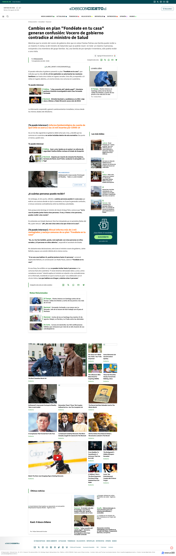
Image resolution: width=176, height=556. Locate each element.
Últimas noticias (39, 541)
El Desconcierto (32, 22)
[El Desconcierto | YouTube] (164, 1)
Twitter (39, 547)
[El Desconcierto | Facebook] (154, 2)
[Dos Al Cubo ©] (168, 554)
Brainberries (64, 172)
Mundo (132, 16)
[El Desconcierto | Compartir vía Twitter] (105, 60)
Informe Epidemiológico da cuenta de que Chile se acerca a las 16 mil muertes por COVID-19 (56, 126)
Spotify (55, 547)
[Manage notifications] (171, 547)
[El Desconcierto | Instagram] (161, 2)
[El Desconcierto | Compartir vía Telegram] (116, 60)
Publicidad (103, 547)
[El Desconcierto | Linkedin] (167, 2)
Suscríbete (103, 237)
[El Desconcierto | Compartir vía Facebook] (101, 60)
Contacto (110, 547)
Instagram (43, 547)
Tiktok (59, 547)
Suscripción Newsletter (88, 547)
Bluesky (67, 547)
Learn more (78, 185)
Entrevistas (111, 16)
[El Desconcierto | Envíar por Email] (112, 60)
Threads (63, 547)
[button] (167, 9)
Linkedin (51, 547)
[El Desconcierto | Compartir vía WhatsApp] (109, 60)
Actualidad (61, 16)
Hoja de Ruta (86, 16)
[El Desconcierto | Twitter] (158, 1)
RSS (98, 547)
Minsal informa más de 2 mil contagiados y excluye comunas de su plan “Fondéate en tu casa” (57, 232)
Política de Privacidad (75, 547)
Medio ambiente (47, 16)
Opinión (123, 16)
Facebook (35, 547)
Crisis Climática (16, 2)
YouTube (47, 547)
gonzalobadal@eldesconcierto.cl (9, 553)
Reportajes (99, 16)
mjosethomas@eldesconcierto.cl (128, 552)
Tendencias (73, 16)
